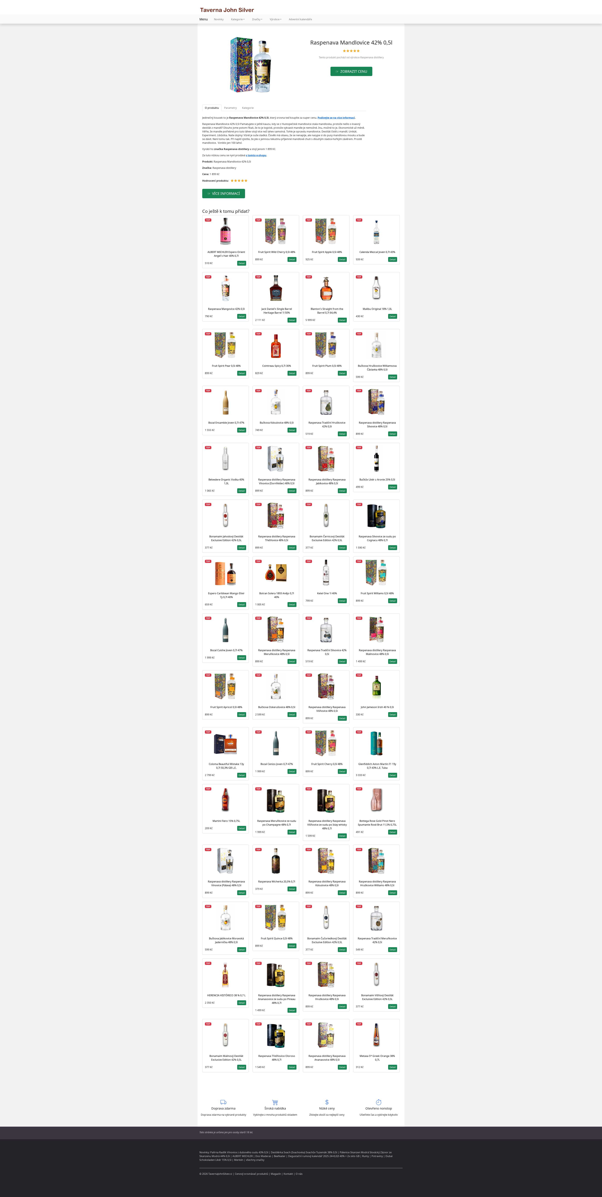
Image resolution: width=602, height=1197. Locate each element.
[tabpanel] (284, 150)
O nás (299, 1174)
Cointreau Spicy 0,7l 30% (276, 366)
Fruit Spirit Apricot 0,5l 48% (226, 707)
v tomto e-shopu (256, 155)
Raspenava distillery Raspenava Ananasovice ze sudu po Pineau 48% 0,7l (276, 999)
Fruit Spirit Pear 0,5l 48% (226, 366)
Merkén (238, 1160)
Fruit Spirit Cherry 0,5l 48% (327, 764)
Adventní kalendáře (300, 19)
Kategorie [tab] (248, 108)
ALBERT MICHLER (242, 1156)
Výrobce (275, 19)
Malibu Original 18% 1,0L (377, 309)
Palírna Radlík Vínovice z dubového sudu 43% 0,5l (239, 1152)
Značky (256, 19)
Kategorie (237, 19)
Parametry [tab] (230, 108)
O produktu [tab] (212, 108)
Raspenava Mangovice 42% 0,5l (226, 309)
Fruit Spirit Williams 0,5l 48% (377, 593)
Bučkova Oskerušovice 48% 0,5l (276, 707)
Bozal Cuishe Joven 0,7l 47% (226, 650)
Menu (203, 19)
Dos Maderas (263, 1156)
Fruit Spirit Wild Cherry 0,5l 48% (276, 252)
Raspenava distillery (372, 57)
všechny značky (255, 1160)
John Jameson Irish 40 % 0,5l (377, 707)
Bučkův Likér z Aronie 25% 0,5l (377, 479)
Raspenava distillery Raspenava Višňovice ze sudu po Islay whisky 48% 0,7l (327, 824)
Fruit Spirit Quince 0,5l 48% (277, 938)
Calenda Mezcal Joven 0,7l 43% (377, 252)
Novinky (219, 19)
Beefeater (279, 1156)
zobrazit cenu (353, 71)
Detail (242, 263)
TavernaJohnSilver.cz (220, 1174)
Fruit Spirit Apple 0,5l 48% (327, 252)
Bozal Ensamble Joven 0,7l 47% (226, 422)
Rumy (365, 1156)
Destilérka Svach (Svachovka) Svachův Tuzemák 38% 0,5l (304, 1152)
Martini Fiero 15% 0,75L (226, 821)
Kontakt (288, 1174)
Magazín (276, 1174)
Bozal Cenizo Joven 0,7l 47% (277, 764)
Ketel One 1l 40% (327, 593)
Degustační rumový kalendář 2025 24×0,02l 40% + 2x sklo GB (323, 1156)
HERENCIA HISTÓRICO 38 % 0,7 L (226, 995)
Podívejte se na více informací (336, 117)
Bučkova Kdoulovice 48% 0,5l (277, 422)
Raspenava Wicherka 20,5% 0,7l (276, 881)
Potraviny (377, 1156)
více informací (226, 193)
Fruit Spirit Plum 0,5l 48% (327, 366)
